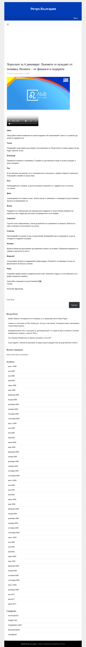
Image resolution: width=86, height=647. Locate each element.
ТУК (40, 281)
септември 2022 (14, 580)
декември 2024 (13, 461)
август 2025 (12, 423)
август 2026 (12, 366)
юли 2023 (11, 542)
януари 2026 (12, 399)
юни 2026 (11, 376)
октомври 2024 (13, 471)
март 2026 (11, 390)
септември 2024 (14, 475)
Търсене (10, 300)
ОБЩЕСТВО (12, 620)
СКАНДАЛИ (12, 634)
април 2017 (12, 604)
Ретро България (43, 8)
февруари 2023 (13, 566)
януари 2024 (12, 513)
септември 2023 (14, 532)
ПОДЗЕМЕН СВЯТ (15, 625)
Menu (76, 18)
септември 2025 (14, 418)
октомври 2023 (13, 528)
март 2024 (11, 504)
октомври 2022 (13, 575)
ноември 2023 (13, 523)
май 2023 (11, 551)
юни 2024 (11, 490)
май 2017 (11, 599)
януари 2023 (12, 570)
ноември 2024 (13, 466)
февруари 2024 (13, 509)
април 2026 (12, 385)
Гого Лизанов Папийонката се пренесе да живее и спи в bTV (29, 338)
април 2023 (12, 556)
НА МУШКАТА (13, 615)
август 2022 (12, 585)
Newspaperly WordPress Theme (54, 644)
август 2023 (12, 537)
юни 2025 (11, 433)
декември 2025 (13, 404)
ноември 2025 (13, 409)
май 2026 (11, 380)
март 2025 (11, 447)
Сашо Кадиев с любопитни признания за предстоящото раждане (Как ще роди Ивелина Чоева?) (43, 342)
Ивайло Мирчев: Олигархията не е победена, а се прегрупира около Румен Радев (37, 318)
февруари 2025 (13, 452)
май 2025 (11, 437)
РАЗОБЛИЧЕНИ (14, 630)
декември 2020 (13, 589)
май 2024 (11, 494)
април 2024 (12, 499)
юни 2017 (11, 594)
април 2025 (12, 442)
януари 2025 (12, 456)
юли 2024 (11, 485)
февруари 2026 (13, 395)
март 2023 (11, 561)
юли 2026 (11, 371)
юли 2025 (11, 428)
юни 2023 (11, 547)
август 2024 (12, 480)
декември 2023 (13, 518)
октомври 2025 (13, 414)
